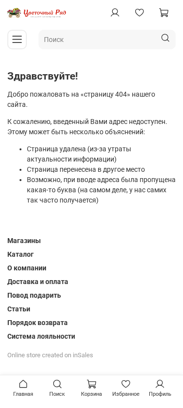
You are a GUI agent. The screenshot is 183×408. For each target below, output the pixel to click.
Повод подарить (34, 295)
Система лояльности (41, 336)
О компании (26, 268)
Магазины (24, 241)
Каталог (20, 254)
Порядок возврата (37, 322)
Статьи (18, 309)
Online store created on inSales (50, 355)
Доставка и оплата (37, 282)
